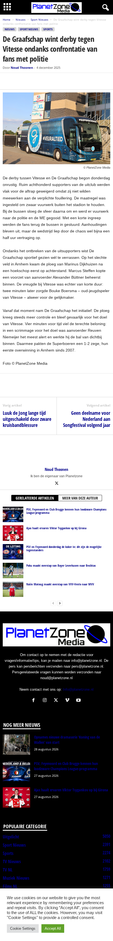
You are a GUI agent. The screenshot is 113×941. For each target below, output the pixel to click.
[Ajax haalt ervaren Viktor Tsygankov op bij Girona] (13, 533)
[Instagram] (46, 701)
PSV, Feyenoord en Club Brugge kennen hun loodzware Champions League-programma (66, 511)
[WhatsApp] (33, 81)
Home (6, 19)
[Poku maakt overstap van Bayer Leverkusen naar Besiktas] (13, 570)
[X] (20, 81)
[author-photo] (56, 451)
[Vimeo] (68, 701)
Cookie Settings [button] (22, 928)
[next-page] (60, 603)
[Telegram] (46, 81)
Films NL (10, 886)
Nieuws (21, 19)
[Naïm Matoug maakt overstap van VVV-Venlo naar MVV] (13, 589)
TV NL (7, 870)
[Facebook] (8, 81)
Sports (48, 29)
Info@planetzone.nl (78, 689)
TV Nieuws (12, 861)
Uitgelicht (11, 837)
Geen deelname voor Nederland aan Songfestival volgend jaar (86, 419)
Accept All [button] (53, 928)
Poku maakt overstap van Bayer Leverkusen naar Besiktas (61, 565)
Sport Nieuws (39, 19)
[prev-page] (53, 603)
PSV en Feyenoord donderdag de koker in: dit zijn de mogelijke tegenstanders (63, 548)
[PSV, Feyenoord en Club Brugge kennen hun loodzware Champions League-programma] (13, 514)
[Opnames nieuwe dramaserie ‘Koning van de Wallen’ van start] (16, 744)
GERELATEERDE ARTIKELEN (35, 498)
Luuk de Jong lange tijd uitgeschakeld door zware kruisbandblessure (27, 419)
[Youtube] (79, 701)
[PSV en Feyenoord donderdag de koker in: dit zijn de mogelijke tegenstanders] (13, 551)
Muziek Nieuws (16, 878)
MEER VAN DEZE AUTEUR (80, 498)
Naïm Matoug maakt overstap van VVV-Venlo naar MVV (60, 584)
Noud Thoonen (22, 67)
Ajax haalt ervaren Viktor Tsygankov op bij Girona (56, 528)
